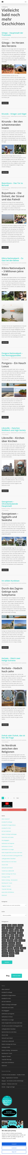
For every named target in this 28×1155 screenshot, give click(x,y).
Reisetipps (10, 948)
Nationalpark (10, 940)
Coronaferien (19, 927)
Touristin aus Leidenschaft (8, 871)
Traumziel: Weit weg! (6, 889)
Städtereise (22, 948)
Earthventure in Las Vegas (8, 849)
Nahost (4, 940)
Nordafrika (4, 943)
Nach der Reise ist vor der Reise (9, 861)
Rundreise (16, 948)
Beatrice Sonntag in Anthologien (9, 834)
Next (18, 798)
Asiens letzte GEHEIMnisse (8, 892)
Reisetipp (4, 948)
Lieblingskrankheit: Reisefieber (9, 858)
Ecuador (11, 930)
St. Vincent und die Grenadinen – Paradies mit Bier (13, 1074)
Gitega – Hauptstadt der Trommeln (12, 34)
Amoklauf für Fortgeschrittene (9, 825)
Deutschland (5, 930)
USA (22, 950)
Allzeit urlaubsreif (6, 819)
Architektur (20, 925)
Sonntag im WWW (6, 877)
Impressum (4, 895)
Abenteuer (4, 925)
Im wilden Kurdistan (10, 580)
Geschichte (4, 933)
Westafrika (11, 953)
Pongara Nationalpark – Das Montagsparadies (12, 354)
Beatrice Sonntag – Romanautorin (10, 880)
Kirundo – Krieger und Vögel (14, 114)
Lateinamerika (5, 938)
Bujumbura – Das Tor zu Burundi (12, 184)
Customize (14, 1148)
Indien (3, 935)
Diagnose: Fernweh (6, 886)
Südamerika (11, 950)
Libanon (12, 938)
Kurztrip (21, 935)
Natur (16, 940)
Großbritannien (12, 933)
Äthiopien (11, 955)
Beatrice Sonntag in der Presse (9, 874)
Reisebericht (11, 945)
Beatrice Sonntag (6, 37)
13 (13, 798)
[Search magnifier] (25, 810)
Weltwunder (5, 953)
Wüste (17, 953)
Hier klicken (16, 975)
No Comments (5, 39)
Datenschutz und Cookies (8, 837)
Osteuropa (4, 945)
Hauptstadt (19, 933)
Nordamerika (12, 943)
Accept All (14, 1144)
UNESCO (17, 950)
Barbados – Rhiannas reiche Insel (9, 1084)
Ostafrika (18, 943)
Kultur (16, 935)
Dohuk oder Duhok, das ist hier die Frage (13, 736)
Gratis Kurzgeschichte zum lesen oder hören (12, 852)
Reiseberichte (19, 945)
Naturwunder (22, 940)
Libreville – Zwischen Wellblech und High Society (14, 429)
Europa (21, 930)
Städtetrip (4, 950)
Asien (3, 927)
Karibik (12, 935)
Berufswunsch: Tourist (7, 883)
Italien (7, 935)
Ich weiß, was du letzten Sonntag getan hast (12, 855)
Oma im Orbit (5, 864)
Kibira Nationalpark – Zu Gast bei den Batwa (12, 259)
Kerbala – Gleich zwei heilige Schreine (11, 659)
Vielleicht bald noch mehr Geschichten (18, 37)
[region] (14, 1141)
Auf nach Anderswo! (6, 831)
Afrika (9, 925)
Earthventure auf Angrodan (8, 843)
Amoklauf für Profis (6, 828)
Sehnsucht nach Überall (7, 867)
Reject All (14, 1152)
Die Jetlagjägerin (5, 840)
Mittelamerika (19, 938)
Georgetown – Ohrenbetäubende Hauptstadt (10, 503)
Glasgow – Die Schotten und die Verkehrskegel (12, 1080)
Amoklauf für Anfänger (7, 822)
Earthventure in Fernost (7, 846)
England (16, 930)
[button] (25, 1)
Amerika (14, 925)
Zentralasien (5, 955)
